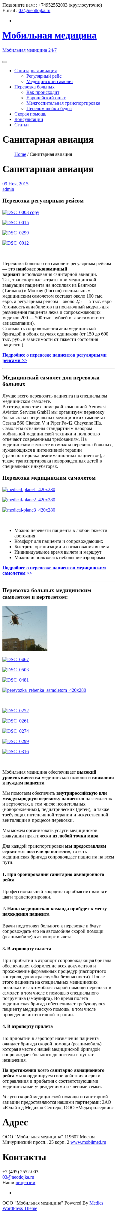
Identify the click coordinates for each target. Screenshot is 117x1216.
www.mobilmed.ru (88, 1142)
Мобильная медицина (49, 35)
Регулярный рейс (44, 76)
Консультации (28, 119)
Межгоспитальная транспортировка (63, 103)
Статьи (21, 124)
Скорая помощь (30, 113)
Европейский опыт (46, 97)
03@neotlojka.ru (34, 10)
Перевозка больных (34, 86)
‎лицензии (25, 1182)
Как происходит (42, 92)
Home (20, 154)
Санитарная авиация (35, 70)
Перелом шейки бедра (49, 108)
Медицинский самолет (49, 81)
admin (8, 189)
